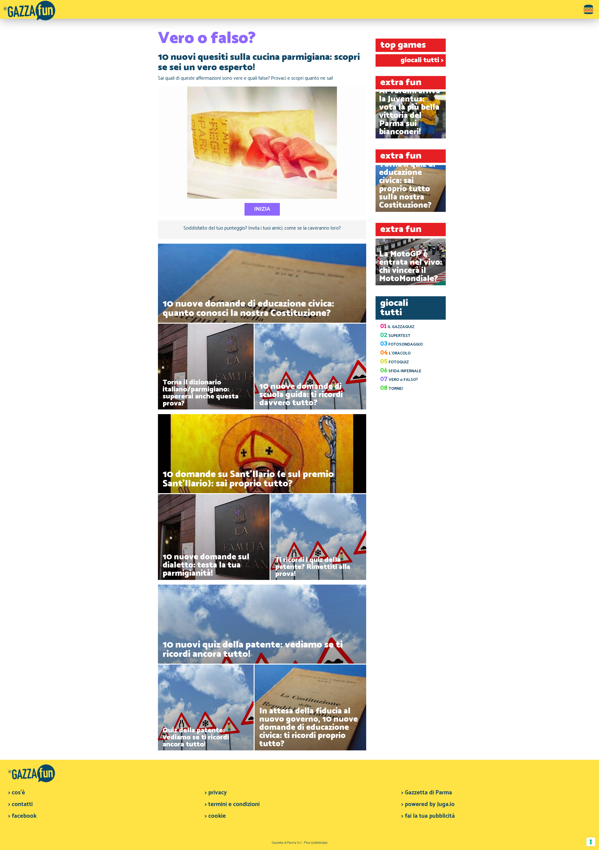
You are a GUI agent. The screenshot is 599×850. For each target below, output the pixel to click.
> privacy (216, 793)
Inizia (262, 209)
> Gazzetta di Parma (426, 793)
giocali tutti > (422, 60)
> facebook (22, 816)
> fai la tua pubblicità (428, 816)
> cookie (215, 816)
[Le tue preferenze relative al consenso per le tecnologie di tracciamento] (590, 841)
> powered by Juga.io (428, 804)
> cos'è (16, 793)
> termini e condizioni (232, 804)
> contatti (20, 804)
